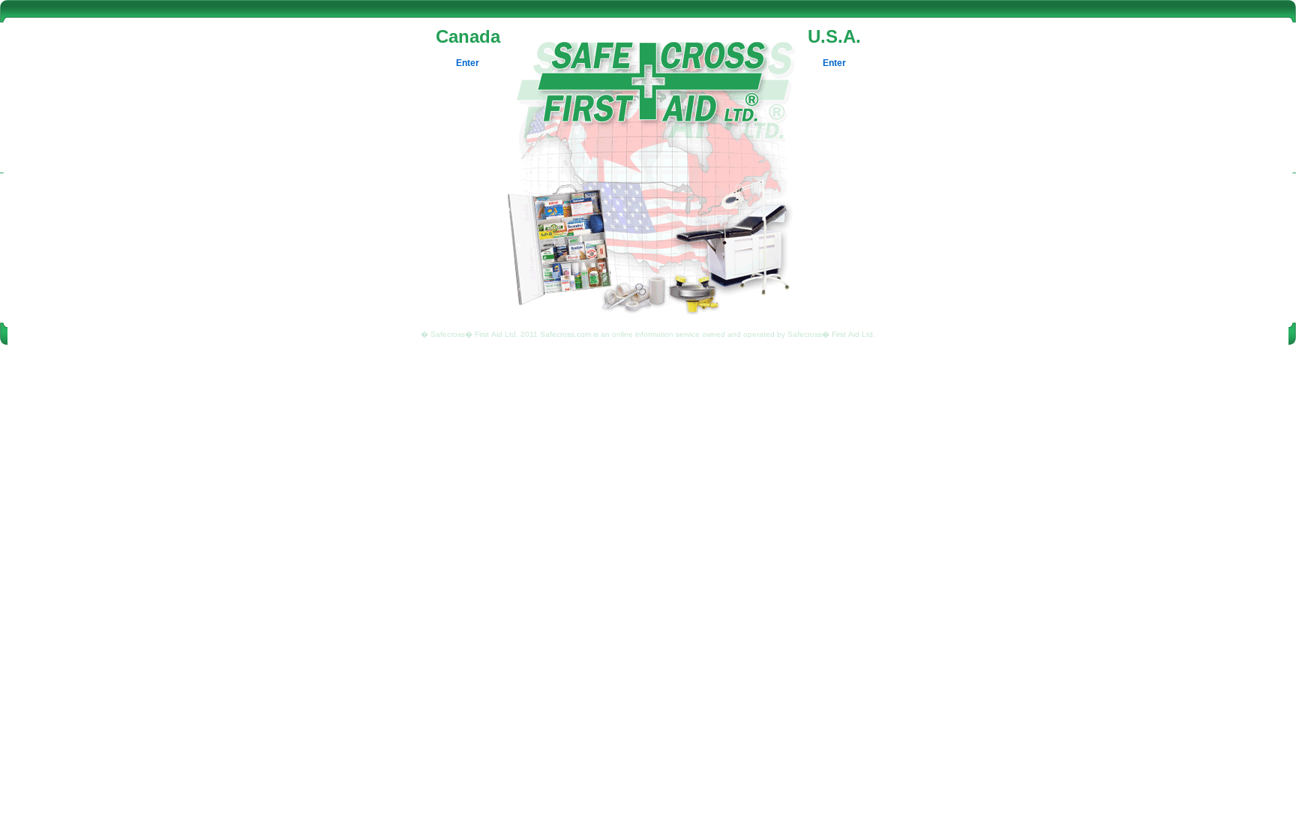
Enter (467, 63)
